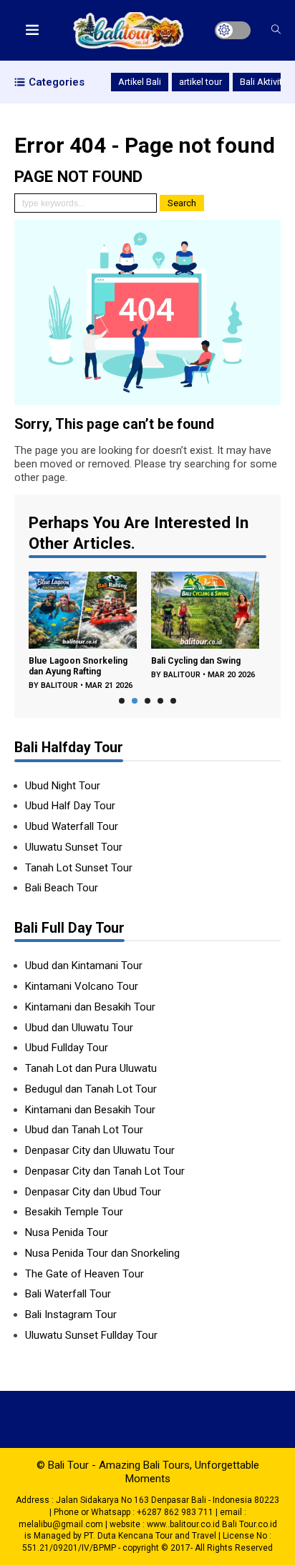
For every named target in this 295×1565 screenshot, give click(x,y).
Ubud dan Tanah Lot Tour (84, 1129)
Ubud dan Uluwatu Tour (79, 1027)
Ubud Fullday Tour (66, 1047)
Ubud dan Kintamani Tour (85, 965)
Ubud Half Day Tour (70, 805)
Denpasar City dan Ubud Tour (93, 1191)
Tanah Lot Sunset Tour (78, 867)
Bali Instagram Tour (71, 1314)
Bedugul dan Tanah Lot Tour (91, 1089)
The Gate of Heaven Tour (84, 1273)
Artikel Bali (139, 81)
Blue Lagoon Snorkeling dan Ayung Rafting (78, 666)
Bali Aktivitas (266, 81)
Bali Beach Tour (63, 887)
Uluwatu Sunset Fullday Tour (91, 1335)
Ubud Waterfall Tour (73, 826)
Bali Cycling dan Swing (196, 661)
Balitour (59, 685)
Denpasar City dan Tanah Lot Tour (105, 1171)
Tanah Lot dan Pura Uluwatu (91, 1068)
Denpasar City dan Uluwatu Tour (100, 1150)
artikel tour (200, 81)
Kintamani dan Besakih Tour (90, 1007)
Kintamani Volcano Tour (81, 986)
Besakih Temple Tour (74, 1211)
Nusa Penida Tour (66, 1232)
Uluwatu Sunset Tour (73, 847)
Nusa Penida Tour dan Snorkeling (102, 1253)
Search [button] (182, 203)
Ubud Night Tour (62, 785)
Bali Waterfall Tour (68, 1293)
